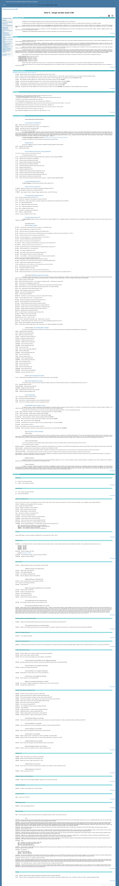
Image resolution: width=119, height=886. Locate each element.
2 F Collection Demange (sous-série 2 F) (32, 181)
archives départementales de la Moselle (41, 327)
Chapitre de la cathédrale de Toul (7, 31)
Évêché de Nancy (5, 29)
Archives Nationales (31, 394)
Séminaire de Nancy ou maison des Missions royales (6, 35)
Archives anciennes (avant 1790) (10, 9)
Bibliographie (5, 23)
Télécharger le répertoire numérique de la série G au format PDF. (24, 72)
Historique (4, 20)
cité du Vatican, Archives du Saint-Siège (35, 431)
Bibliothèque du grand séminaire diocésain (40, 275)
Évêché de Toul (5, 28)
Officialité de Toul (5, 32)
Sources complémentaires (7, 25)
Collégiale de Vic (5, 45)
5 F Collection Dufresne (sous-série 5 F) (32, 217)
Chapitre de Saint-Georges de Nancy (7, 42)
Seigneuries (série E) (29, 142)
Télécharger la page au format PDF (6, 55)
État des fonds (5, 27)
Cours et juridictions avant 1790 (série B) (33, 122)
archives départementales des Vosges (35, 380)
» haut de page (112, 33)
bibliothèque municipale (32, 225)
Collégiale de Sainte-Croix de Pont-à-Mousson (7, 46)
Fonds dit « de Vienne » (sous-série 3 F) (32, 186)
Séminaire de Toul (5, 33)
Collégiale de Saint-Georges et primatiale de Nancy (7, 44)
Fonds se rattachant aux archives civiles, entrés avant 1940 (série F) (38, 151)
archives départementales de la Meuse (36, 375)
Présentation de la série (6, 18)
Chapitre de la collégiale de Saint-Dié (7, 38)
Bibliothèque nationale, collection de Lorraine (36, 405)
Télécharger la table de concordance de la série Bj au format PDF (55, 137)
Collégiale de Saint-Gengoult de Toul (7, 40)
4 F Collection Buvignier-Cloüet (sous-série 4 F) (34, 195)
